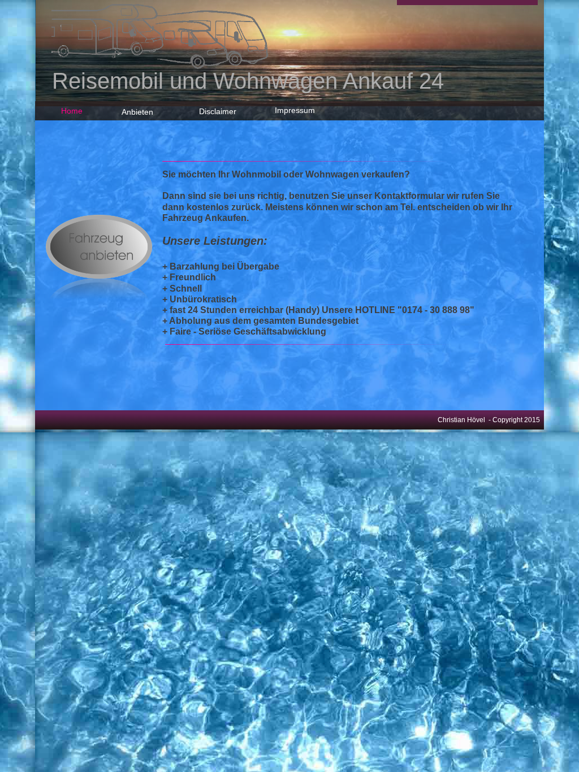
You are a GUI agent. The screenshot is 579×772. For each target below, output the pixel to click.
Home (72, 110)
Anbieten (137, 111)
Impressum (295, 110)
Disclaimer (217, 111)
